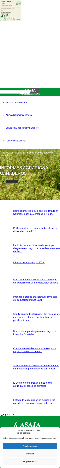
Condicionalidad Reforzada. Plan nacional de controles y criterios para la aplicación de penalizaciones (36, 317)
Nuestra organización (16, 102)
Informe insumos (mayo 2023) (29, 262)
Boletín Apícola (12, 181)
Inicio (4, 153)
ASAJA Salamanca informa (19, 115)
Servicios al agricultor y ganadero (22, 128)
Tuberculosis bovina (16, 141)
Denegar (30, 453)
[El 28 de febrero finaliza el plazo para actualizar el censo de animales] (10, 20)
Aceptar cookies (30, 446)
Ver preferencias (30, 461)
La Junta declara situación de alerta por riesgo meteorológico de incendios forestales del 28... (36, 248)
